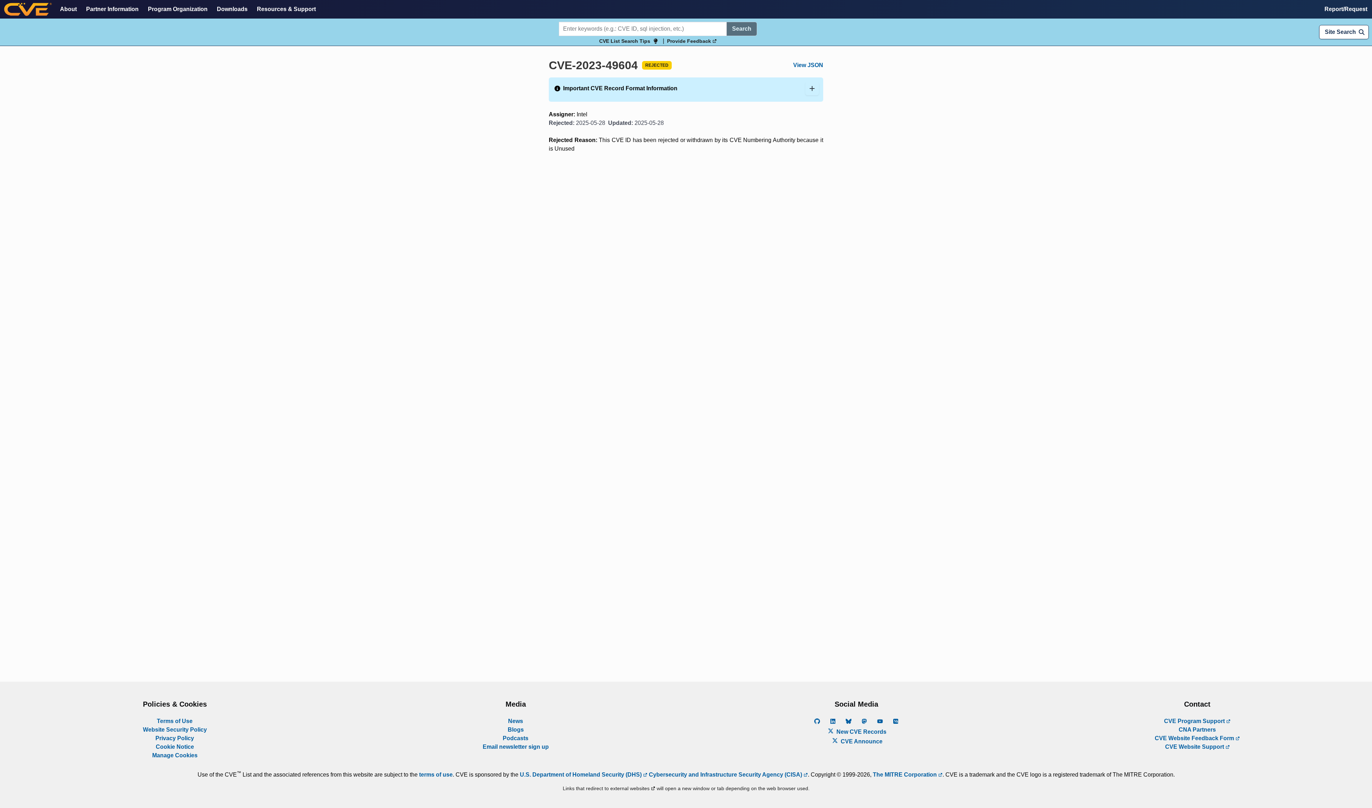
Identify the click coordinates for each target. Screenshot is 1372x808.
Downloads (232, 9)
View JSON (808, 65)
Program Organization (178, 9)
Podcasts (515, 738)
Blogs (516, 730)
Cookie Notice (175, 747)
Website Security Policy (175, 730)
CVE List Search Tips (624, 41)
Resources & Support (286, 9)
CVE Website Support (1195, 747)
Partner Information (112, 9)
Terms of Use (175, 721)
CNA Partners (1197, 730)
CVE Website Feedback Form (1195, 738)
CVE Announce (861, 741)
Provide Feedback (689, 41)
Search (741, 29)
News (515, 721)
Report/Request (1345, 9)
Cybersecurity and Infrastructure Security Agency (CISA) (725, 775)
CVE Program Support (1195, 721)
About (68, 9)
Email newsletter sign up (516, 747)
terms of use (436, 775)
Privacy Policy (174, 738)
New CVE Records (860, 732)
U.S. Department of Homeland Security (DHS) (581, 775)
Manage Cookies (175, 755)
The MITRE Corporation (905, 775)
